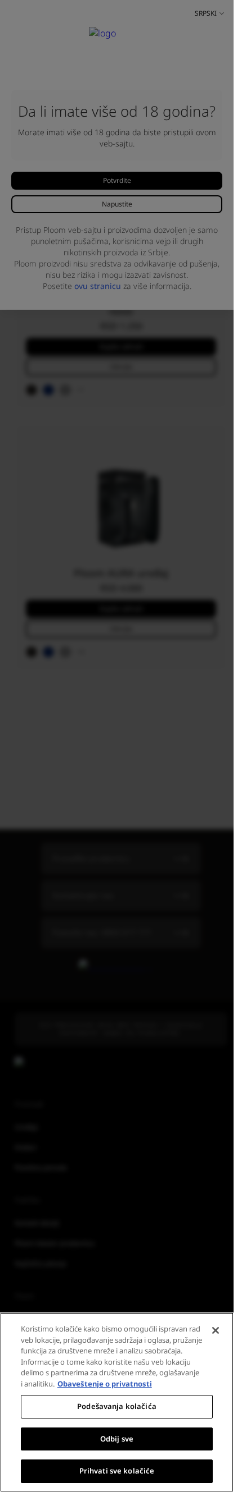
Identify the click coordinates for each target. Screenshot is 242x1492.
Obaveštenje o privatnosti (104, 1384)
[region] (117, 1402)
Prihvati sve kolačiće (117, 1471)
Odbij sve (116, 1439)
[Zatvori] (215, 1330)
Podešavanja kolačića (116, 1406)
